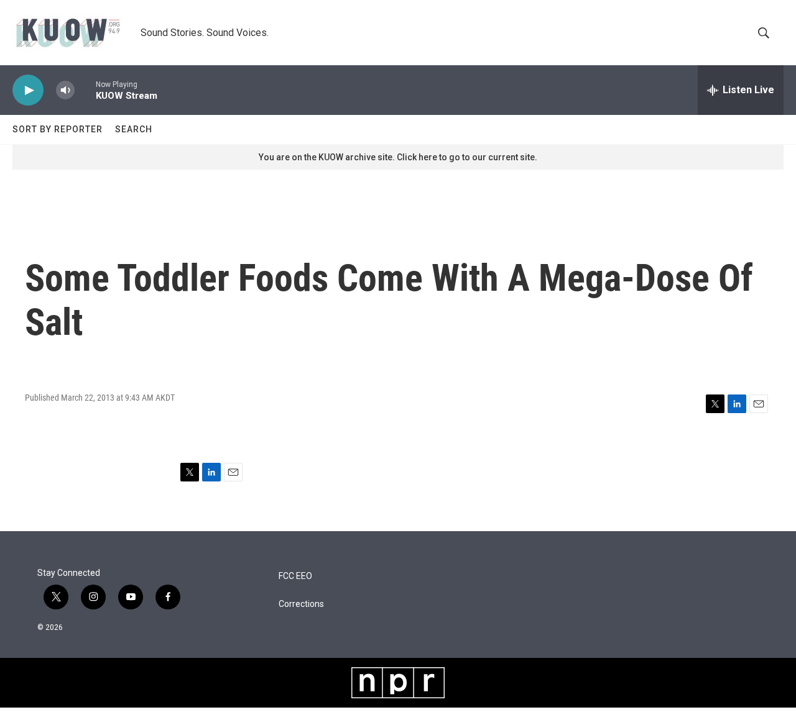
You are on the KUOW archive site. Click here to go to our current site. (398, 157)
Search (133, 129)
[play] (28, 90)
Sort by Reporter (57, 129)
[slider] (85, 89)
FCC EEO (295, 576)
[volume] (65, 90)
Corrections (301, 604)
